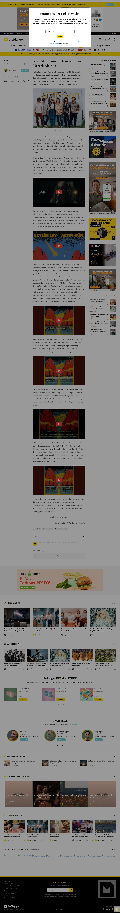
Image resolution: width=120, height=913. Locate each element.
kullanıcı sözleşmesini (71, 41)
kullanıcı (79, 41)
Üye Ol (60, 36)
